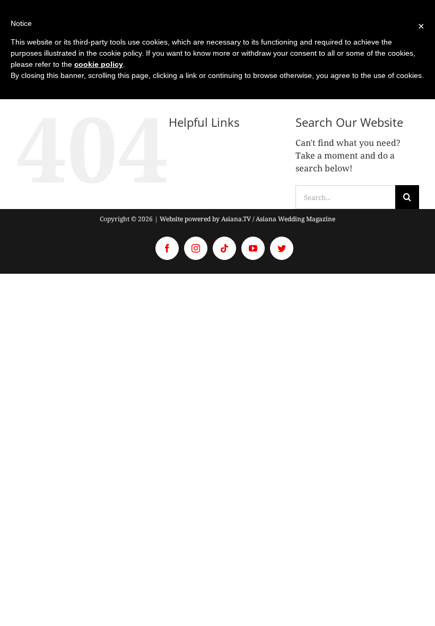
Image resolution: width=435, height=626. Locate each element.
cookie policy (98, 64)
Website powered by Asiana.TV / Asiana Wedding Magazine (247, 218)
